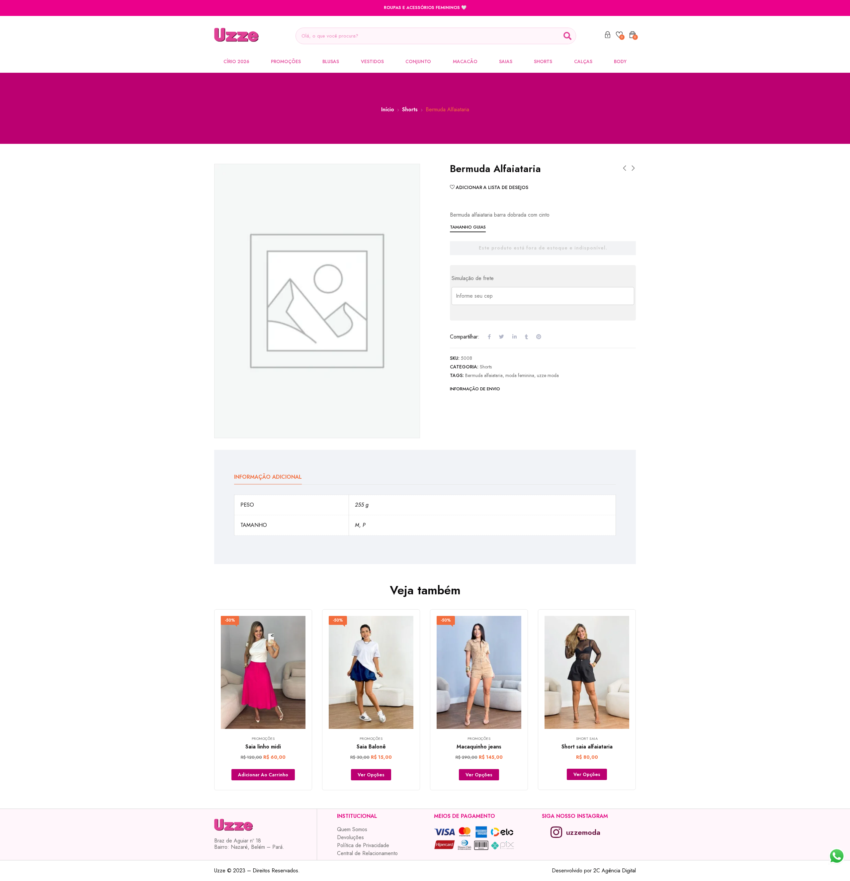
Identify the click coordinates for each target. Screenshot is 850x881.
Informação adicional (268, 477)
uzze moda (548, 375)
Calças (583, 61)
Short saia (587, 738)
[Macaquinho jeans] (479, 672)
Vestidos (372, 61)
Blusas (330, 61)
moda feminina (519, 375)
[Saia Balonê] (371, 672)
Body (620, 61)
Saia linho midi (263, 746)
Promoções (286, 61)
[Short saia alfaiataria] (587, 672)
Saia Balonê (371, 746)
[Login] (607, 36)
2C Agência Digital (614, 870)
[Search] (567, 36)
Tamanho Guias (468, 227)
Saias (505, 61)
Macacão (465, 61)
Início (387, 109)
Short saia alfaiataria (587, 746)
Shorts (543, 61)
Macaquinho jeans (479, 746)
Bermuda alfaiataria (484, 375)
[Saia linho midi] (263, 672)
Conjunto (418, 61)
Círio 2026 (236, 61)
